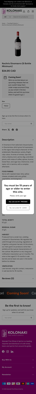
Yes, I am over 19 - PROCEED (18, 202)
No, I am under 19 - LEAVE (18, 208)
